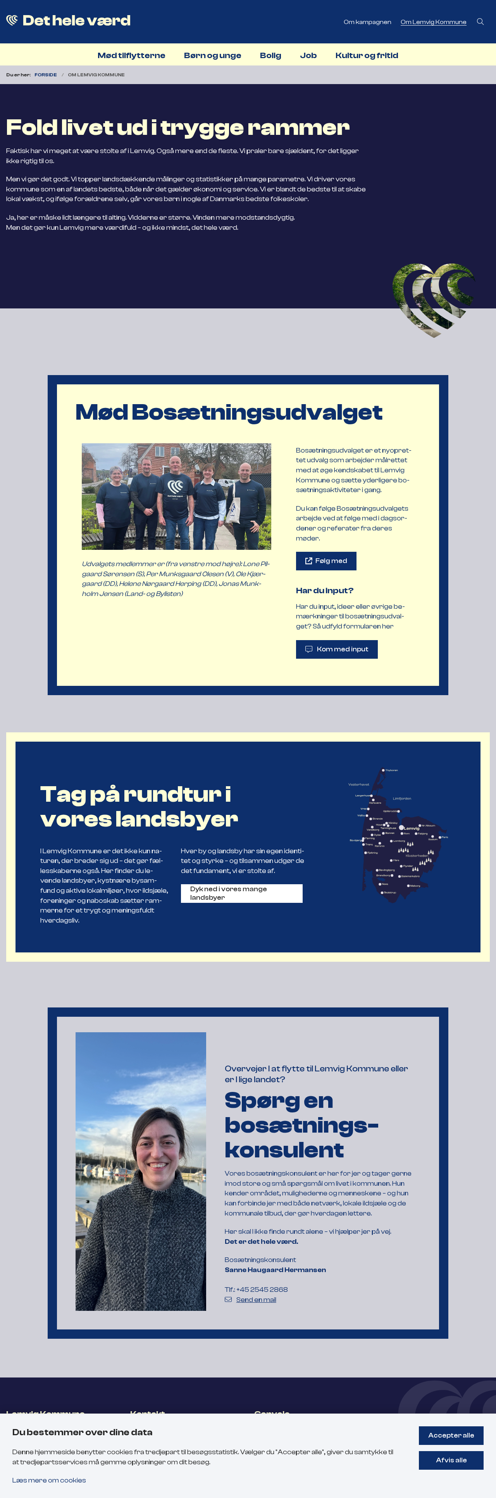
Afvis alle (451, 1460)
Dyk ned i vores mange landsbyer (228, 893)
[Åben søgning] (480, 21)
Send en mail (256, 1299)
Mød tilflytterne (131, 55)
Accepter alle (451, 1435)
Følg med (331, 561)
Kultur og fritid (367, 55)
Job (308, 55)
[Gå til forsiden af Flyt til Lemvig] (169, 21)
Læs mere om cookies (49, 1480)
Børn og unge (212, 55)
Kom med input (343, 649)
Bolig (270, 55)
